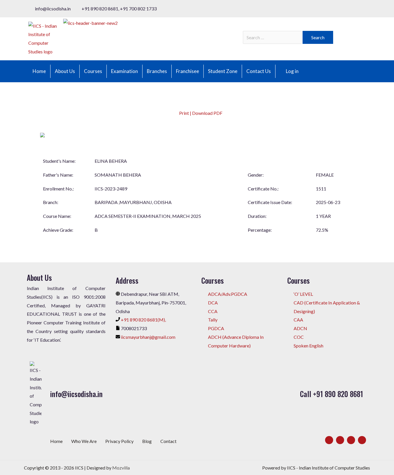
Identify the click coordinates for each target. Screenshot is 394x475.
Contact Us (258, 71)
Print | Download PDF (200, 113)
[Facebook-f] (329, 440)
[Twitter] (340, 440)
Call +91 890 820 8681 (331, 393)
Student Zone (222, 71)
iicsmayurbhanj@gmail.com (148, 337)
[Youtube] (362, 440)
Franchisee (187, 71)
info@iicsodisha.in (76, 393)
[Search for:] (273, 37)
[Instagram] (351, 440)
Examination (124, 71)
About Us (65, 71)
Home (39, 71)
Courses (93, 71)
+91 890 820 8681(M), (143, 319)
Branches (157, 71)
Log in (292, 71)
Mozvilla (121, 467)
